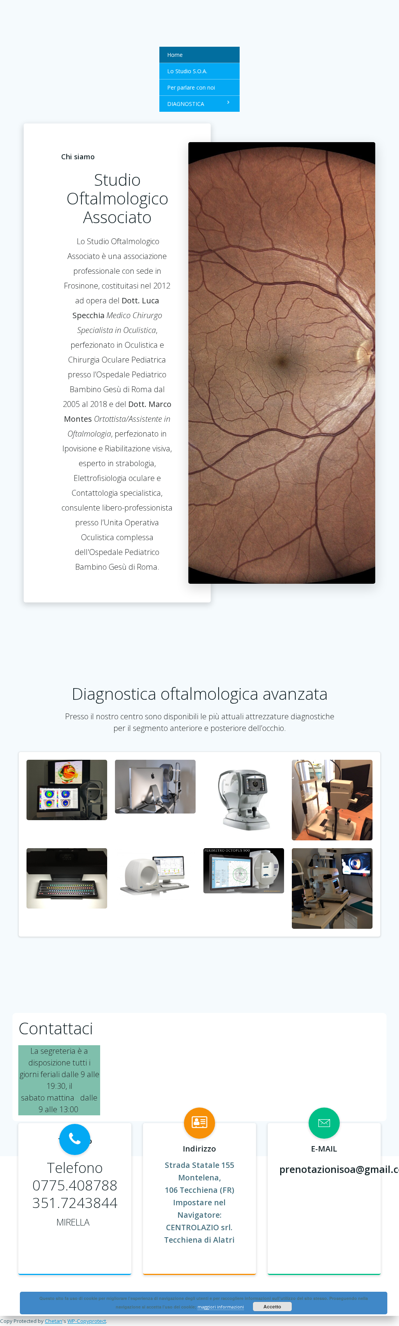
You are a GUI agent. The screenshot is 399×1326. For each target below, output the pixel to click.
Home (175, 54)
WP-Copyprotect (86, 1320)
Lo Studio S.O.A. (187, 71)
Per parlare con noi (191, 87)
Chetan (53, 1320)
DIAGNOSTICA (185, 103)
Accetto (272, 1306)
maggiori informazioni (221, 1307)
